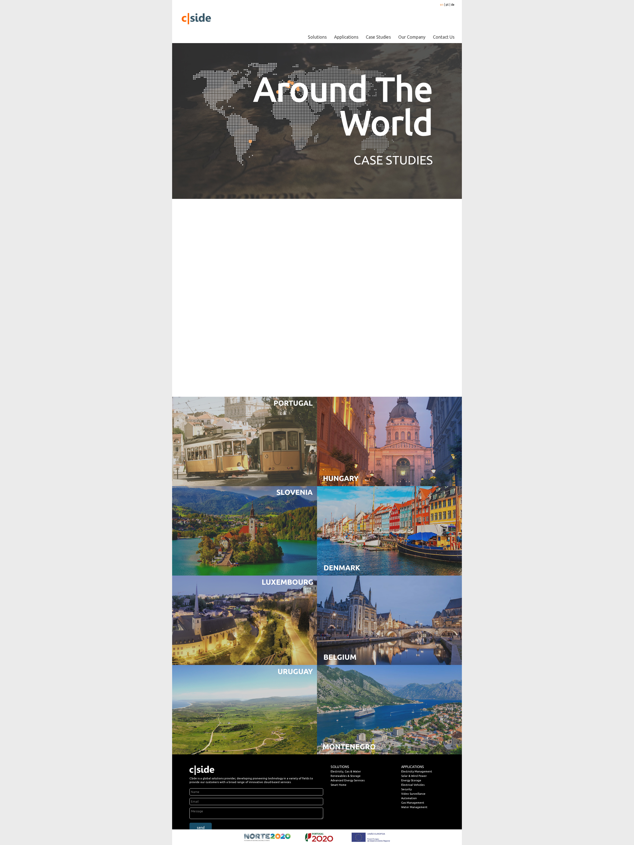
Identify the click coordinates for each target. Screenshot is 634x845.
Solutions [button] (317, 36)
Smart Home (338, 784)
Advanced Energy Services (348, 780)
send (201, 828)
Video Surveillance (413, 793)
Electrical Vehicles (412, 784)
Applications (346, 36)
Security (406, 789)
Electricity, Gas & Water (346, 771)
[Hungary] (389, 441)
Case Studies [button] (378, 36)
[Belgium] (389, 620)
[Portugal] (244, 441)
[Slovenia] (244, 530)
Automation (409, 798)
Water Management (414, 807)
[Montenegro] (389, 709)
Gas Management (412, 802)
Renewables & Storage (346, 775)
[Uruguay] (244, 709)
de (452, 4)
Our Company (411, 36)
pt (447, 4)
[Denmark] (389, 530)
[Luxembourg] (244, 620)
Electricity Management (416, 771)
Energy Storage (411, 780)
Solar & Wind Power (414, 775)
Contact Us (443, 36)
